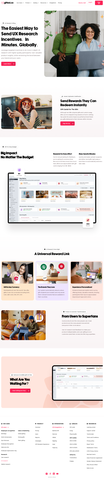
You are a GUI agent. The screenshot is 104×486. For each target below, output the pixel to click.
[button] (20, 3)
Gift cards (72, 427)
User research (5, 457)
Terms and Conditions (93, 437)
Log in (90, 2)
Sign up (99, 3)
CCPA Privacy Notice (92, 451)
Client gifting (21, 440)
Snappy (72, 461)
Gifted (54, 477)
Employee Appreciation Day (9, 450)
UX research (4, 460)
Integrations (52, 2)
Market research (5, 464)
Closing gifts (21, 437)
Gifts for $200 (73, 447)
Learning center (91, 427)
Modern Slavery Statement (94, 461)
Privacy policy (90, 440)
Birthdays (3, 433)
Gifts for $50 (73, 440)
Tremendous (73, 457)
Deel (53, 444)
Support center (91, 430)
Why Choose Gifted (92, 464)
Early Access (90, 468)
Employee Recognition (7, 443)
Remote (54, 434)
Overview (37, 427)
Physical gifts (73, 434)
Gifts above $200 (74, 451)
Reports (37, 437)
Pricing (60, 2)
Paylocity (54, 447)
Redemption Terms (92, 447)
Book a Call (82, 3)
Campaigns (38, 440)
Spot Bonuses (5, 440)
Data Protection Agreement (94, 457)
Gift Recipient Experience (42, 444)
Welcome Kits (5, 447)
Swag (71, 430)
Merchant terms (91, 454)
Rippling (54, 440)
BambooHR (55, 430)
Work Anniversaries (6, 437)
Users (36, 434)
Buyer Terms (90, 444)
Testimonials (90, 434)
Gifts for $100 (73, 444)
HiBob (54, 437)
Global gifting (21, 433)
